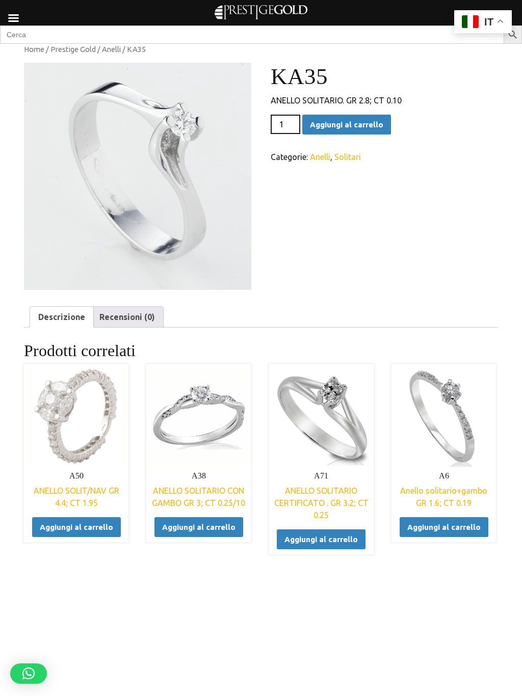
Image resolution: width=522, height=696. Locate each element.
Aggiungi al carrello (346, 124)
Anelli (111, 49)
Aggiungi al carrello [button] (76, 527)
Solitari (347, 157)
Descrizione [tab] (61, 317)
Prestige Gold (73, 49)
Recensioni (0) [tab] (127, 317)
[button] (28, 673)
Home (34, 49)
